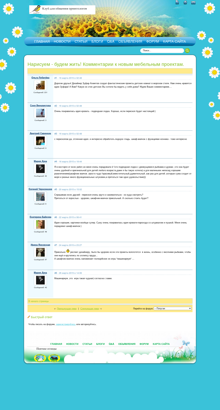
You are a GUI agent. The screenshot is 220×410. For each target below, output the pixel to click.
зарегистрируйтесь (66, 324)
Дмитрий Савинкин (40, 133)
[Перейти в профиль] (40, 88)
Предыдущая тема (66, 308)
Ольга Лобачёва (40, 77)
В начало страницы (39, 301)
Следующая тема (89, 308)
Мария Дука (40, 161)
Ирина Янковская (40, 244)
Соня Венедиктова (40, 105)
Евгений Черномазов (40, 189)
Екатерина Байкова (40, 216)
